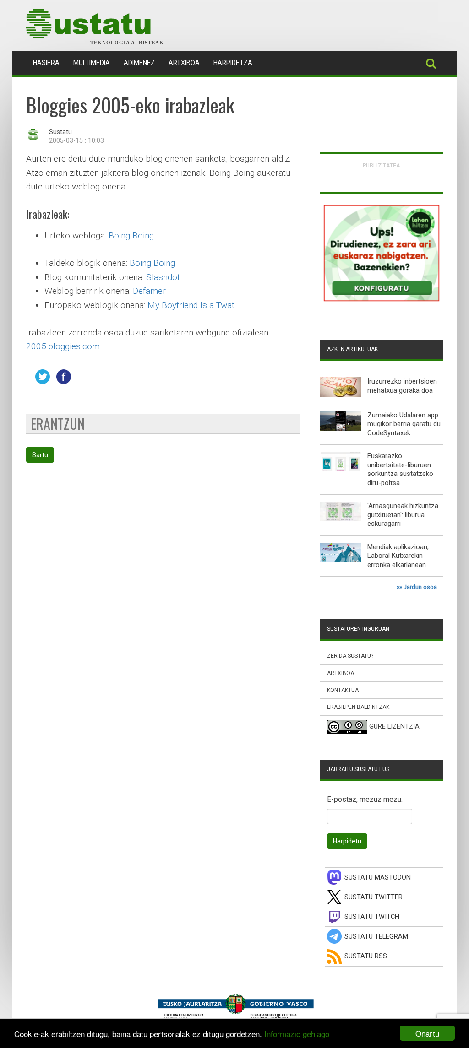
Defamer (149, 291)
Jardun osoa (420, 586)
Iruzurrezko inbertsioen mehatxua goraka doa (402, 385)
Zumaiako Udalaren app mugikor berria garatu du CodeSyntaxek (404, 424)
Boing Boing (131, 235)
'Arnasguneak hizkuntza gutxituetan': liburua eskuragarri (402, 515)
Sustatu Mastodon (377, 877)
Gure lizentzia (394, 727)
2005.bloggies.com (63, 346)
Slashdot (163, 277)
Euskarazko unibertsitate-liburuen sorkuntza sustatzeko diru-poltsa (400, 469)
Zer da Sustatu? (350, 656)
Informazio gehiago (296, 1033)
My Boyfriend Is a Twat (190, 305)
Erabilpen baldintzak (358, 707)
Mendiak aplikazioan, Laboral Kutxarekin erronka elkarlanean (398, 556)
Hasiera (49, 62)
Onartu (427, 1033)
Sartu (40, 455)
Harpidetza (232, 62)
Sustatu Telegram (376, 936)
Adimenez (139, 62)
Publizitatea (381, 165)
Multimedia (91, 62)
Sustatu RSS (365, 956)
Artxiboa (184, 62)
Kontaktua (343, 690)
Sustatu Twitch (371, 917)
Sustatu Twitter (373, 897)
